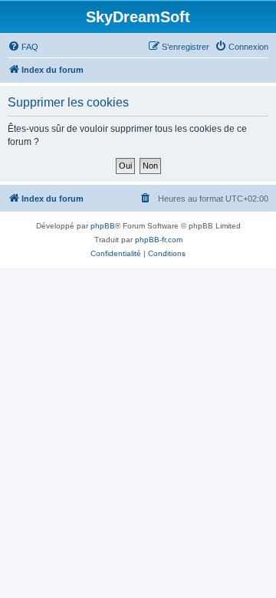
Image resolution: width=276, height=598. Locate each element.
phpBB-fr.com (158, 239)
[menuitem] (23, 47)
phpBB (102, 226)
